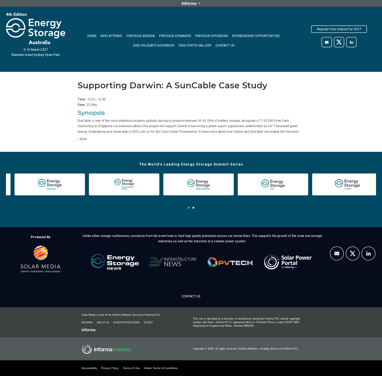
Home (91, 36)
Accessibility (89, 368)
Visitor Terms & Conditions (161, 368)
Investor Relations (126, 322)
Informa (87, 322)
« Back (82, 139)
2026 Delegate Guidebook (154, 45)
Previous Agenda (140, 36)
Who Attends (111, 36)
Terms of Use (131, 368)
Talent (148, 322)
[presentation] (189, 202)
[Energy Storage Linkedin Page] (351, 42)
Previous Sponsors (211, 36)
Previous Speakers (175, 36)
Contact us (224, 45)
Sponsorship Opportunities (256, 36)
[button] (188, 208)
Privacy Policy (110, 368)
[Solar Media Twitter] (339, 42)
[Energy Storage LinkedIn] (368, 253)
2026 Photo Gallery (194, 45)
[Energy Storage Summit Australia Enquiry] (326, 42)
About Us (103, 322)
